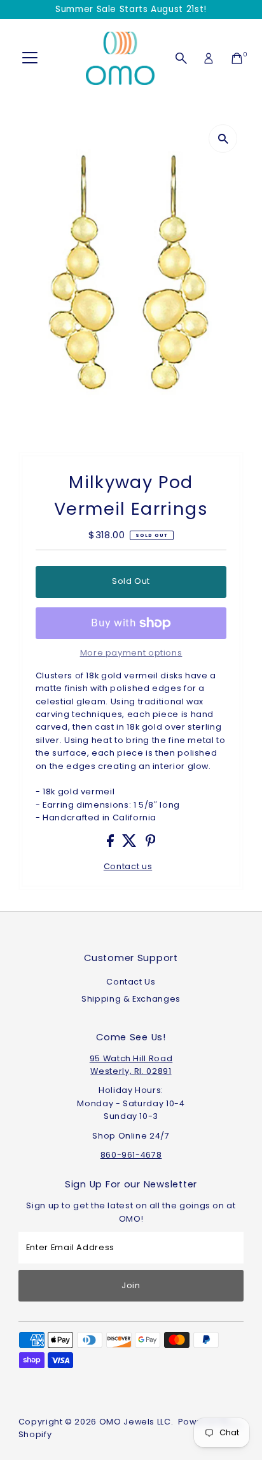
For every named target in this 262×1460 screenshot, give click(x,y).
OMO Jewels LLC (135, 1421)
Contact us (128, 867)
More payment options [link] (131, 652)
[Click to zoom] (223, 138)
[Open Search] (181, 58)
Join (131, 1285)
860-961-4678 (131, 1154)
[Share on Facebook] (111, 844)
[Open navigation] (29, 58)
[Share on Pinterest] (151, 844)
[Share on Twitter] (130, 844)
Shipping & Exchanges (131, 998)
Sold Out (131, 581)
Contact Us (130, 981)
